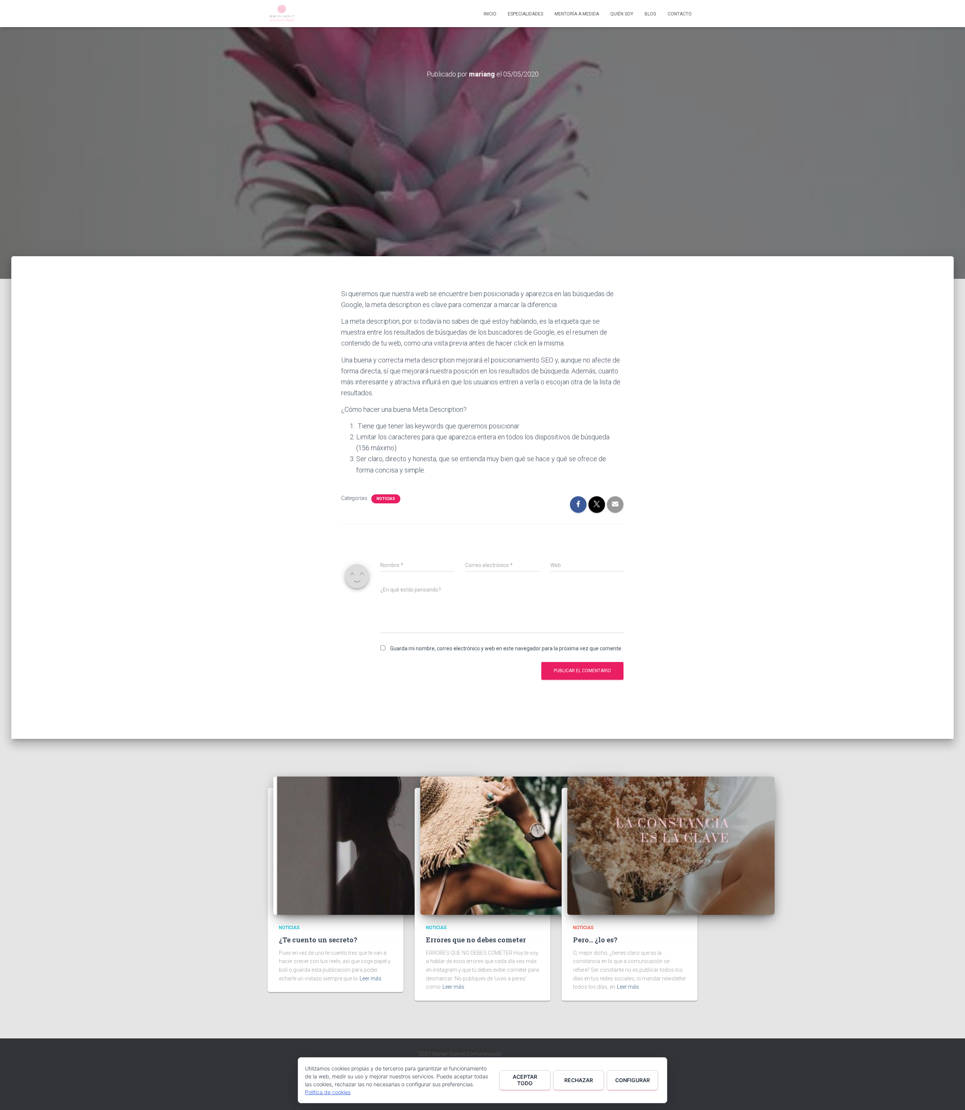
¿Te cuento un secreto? (318, 939)
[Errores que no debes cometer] (524, 845)
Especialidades (525, 14)
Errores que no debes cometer (476, 939)
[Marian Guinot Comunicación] (282, 13)
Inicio (490, 14)
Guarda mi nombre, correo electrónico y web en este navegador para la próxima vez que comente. (506, 648)
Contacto (680, 14)
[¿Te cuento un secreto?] (377, 845)
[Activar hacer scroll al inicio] (950, 1095)
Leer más (370, 978)
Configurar (632, 1080)
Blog (650, 14)
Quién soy (621, 14)
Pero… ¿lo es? (595, 939)
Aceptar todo (525, 1079)
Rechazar (578, 1080)
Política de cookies (328, 1092)
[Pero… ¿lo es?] (671, 845)
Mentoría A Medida (576, 14)
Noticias (386, 499)
